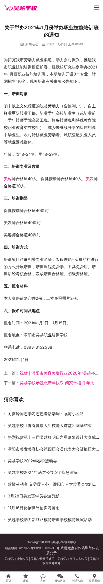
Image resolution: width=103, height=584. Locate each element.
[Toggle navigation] (96, 7)
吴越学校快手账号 (43, 559)
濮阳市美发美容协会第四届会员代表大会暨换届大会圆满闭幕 (53, 449)
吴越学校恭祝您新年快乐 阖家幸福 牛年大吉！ (61, 382)
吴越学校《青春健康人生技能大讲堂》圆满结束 (50, 425)
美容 (8, 178)
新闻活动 (31, 44)
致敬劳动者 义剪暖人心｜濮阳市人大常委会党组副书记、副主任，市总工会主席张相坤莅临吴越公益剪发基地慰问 (53, 484)
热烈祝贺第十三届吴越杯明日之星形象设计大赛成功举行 (53, 437)
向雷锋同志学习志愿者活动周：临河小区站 (46, 413)
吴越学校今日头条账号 (72, 559)
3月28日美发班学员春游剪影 (33, 496)
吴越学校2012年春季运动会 (32, 461)
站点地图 (11, 548)
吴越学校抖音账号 (16, 559)
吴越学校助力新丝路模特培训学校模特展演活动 (50, 519)
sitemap (24, 548)
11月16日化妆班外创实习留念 (34, 507)
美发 (90, 178)
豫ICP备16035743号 (45, 548)
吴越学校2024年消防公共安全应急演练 (43, 472)
